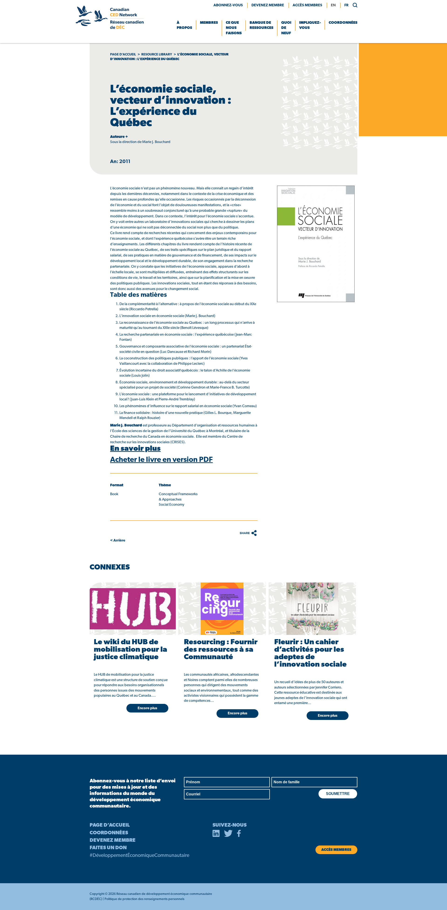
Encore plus (147, 708)
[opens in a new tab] (216, 834)
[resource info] (132, 609)
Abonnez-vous (228, 5)
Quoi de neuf (286, 28)
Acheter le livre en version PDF (161, 460)
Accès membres (307, 5)
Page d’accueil (123, 54)
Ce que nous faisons (234, 28)
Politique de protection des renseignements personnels (144, 899)
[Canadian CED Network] (110, 28)
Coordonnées (343, 23)
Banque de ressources (261, 25)
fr (346, 5)
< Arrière (117, 540)
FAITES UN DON (108, 847)
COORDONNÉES (109, 833)
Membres (209, 23)
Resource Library (156, 54)
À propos (184, 25)
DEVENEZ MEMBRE (112, 840)
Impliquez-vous (310, 25)
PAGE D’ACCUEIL (110, 825)
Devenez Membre (267, 5)
